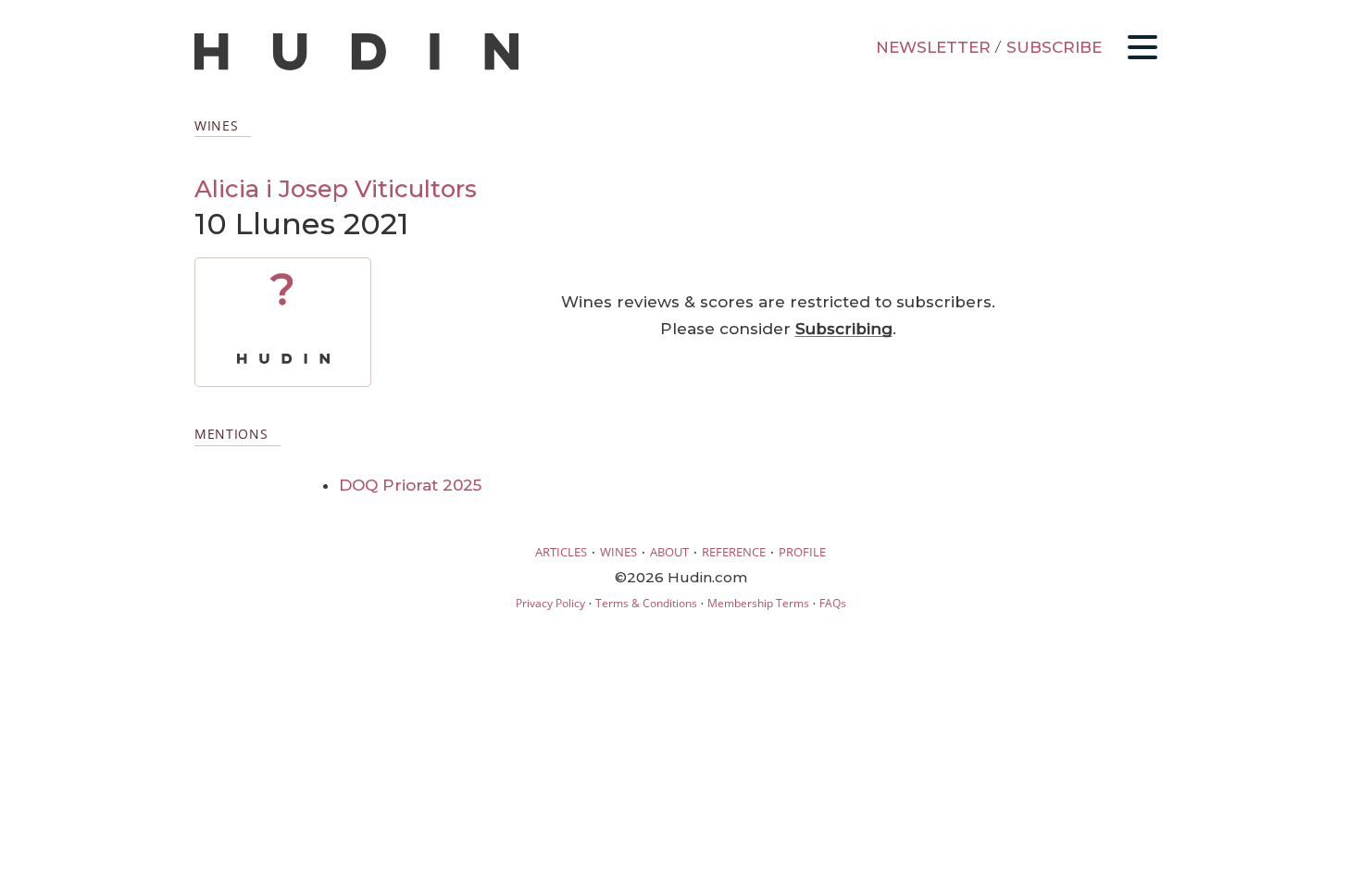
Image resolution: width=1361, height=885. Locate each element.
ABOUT (669, 551)
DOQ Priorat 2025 (410, 485)
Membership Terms (758, 603)
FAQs (832, 603)
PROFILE (802, 551)
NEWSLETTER (933, 47)
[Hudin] (356, 66)
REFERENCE (734, 551)
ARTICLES (561, 551)
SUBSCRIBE (1054, 47)
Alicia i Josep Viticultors (335, 188)
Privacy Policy (550, 603)
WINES (618, 551)
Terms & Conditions (646, 603)
